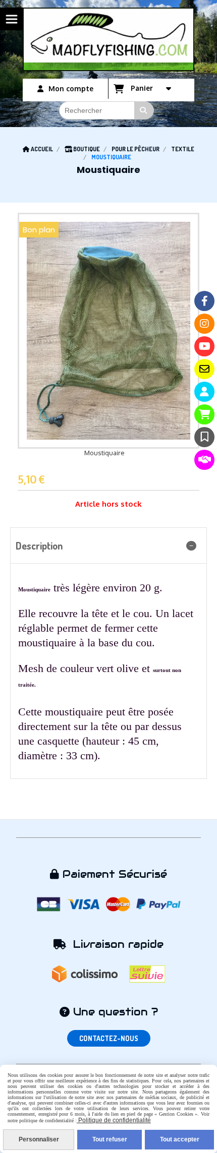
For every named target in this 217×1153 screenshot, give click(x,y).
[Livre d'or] (204, 437)
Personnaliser (39, 1139)
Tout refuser (109, 1139)
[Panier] (204, 414)
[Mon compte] (204, 392)
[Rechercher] (144, 110)
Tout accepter (179, 1139)
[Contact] (204, 369)
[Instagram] (204, 324)
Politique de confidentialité (114, 1120)
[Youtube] (204, 346)
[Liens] (204, 460)
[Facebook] (204, 301)
